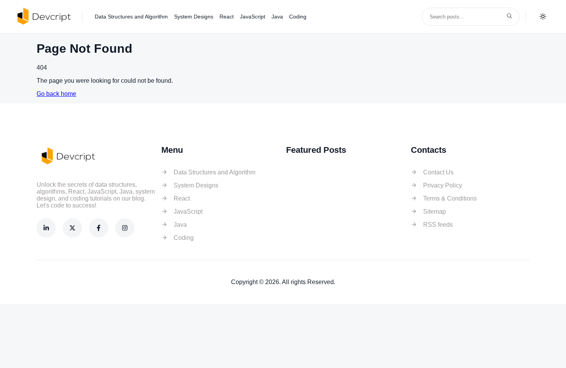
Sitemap (434, 211)
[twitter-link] (72, 228)
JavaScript (252, 16)
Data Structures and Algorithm (131, 16)
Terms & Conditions (450, 198)
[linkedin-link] (46, 228)
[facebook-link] (98, 228)
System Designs (193, 16)
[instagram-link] (124, 228)
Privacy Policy (442, 185)
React (226, 16)
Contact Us (438, 172)
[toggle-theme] (543, 16)
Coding (297, 16)
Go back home (56, 93)
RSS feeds (438, 224)
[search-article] (509, 16)
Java (277, 16)
